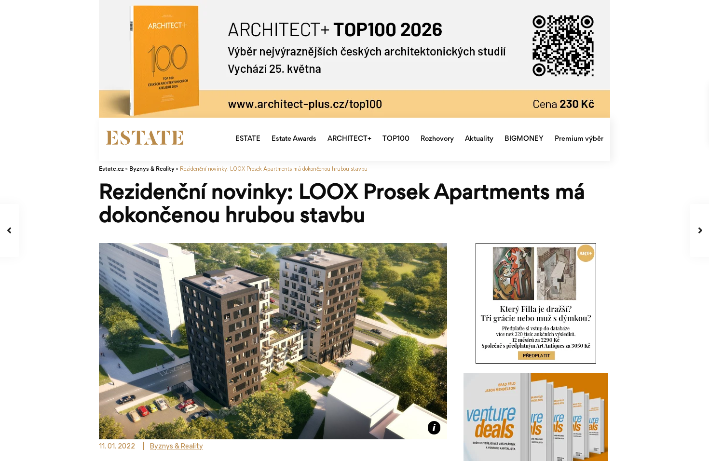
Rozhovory (437, 139)
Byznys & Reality (152, 169)
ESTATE (247, 139)
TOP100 (395, 139)
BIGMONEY (524, 139)
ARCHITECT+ (349, 139)
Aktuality (479, 139)
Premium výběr (579, 139)
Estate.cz (111, 169)
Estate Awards (294, 139)
